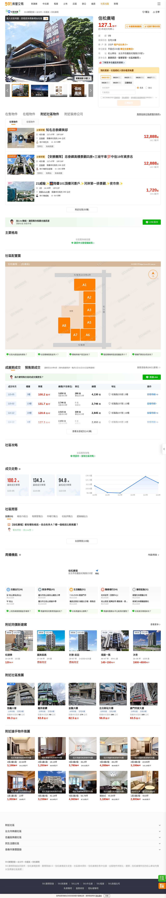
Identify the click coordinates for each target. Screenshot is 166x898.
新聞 (116, 4)
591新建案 (63, 884)
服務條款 (117, 98)
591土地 (75, 884)
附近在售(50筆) (82, 210)
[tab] (13, 122)
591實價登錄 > (30, 12)
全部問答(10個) (82, 541)
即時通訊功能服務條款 (138, 98)
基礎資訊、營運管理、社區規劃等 (123, 58)
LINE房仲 (153, 222)
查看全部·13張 (82, 78)
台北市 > (39, 12)
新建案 (34, 4)
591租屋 (100, 884)
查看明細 (151, 394)
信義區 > (47, 12)
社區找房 (105, 4)
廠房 (93, 4)
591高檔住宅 (114, 884)
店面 (75, 4)
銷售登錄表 (147, 367)
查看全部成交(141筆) (82, 431)
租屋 (56, 4)
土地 (65, 4)
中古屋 (46, 4)
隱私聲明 (98, 896)
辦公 (84, 4)
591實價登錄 (48, 884)
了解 (46, 18)
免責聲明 (68, 888)
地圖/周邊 (152, 555)
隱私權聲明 (125, 98)
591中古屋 (88, 884)
